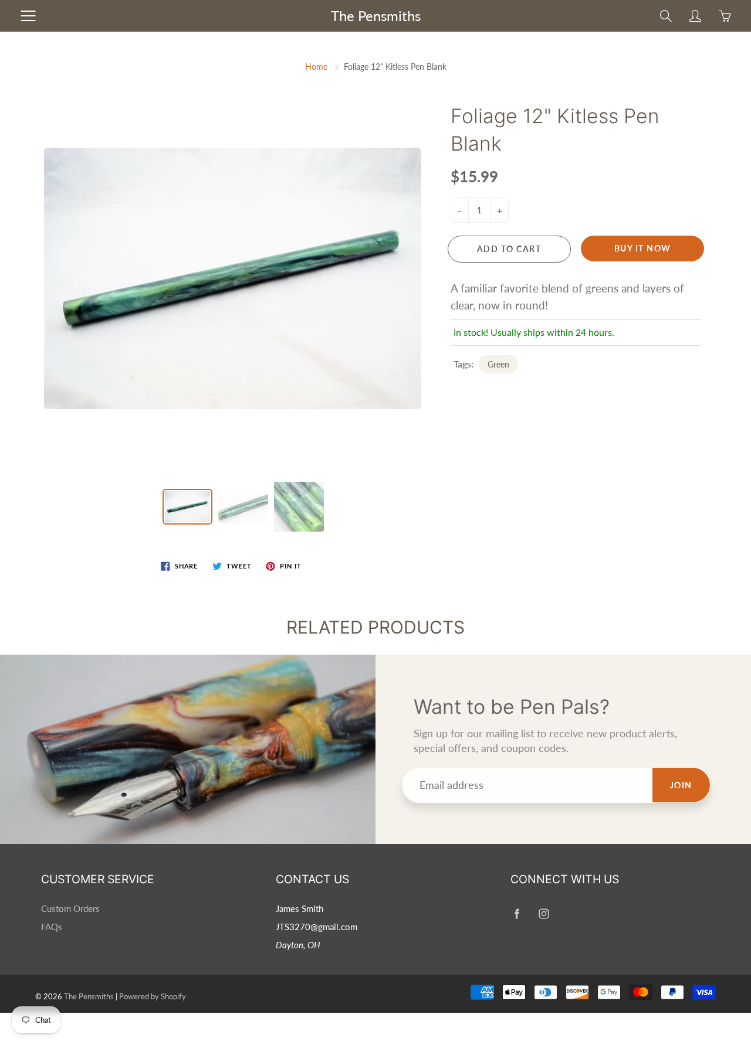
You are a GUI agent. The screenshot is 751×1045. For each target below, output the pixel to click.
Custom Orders (70, 909)
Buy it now (642, 248)
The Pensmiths (376, 15)
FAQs (51, 927)
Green (498, 364)
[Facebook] (516, 913)
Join (681, 785)
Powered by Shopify (152, 996)
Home (316, 67)
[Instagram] (543, 913)
